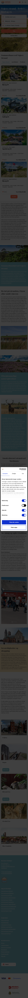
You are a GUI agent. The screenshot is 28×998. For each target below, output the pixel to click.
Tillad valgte (14, 527)
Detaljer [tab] (14, 473)
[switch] (24, 505)
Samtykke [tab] (5, 473)
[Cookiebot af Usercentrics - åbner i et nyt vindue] (19, 469)
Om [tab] (23, 473)
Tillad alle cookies (14, 522)
